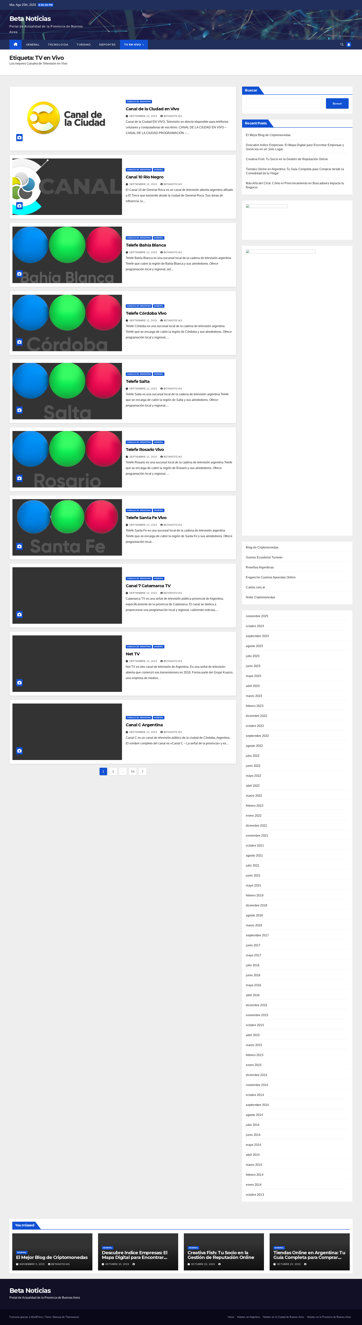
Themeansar (72, 1317)
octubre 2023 (255, 626)
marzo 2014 (254, 1164)
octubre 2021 (255, 845)
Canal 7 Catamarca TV (148, 585)
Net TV (133, 653)
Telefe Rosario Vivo (145, 449)
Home (231, 1317)
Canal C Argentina (144, 724)
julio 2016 (252, 965)
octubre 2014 (255, 1095)
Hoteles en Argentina (248, 1317)
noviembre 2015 (257, 1015)
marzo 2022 (254, 795)
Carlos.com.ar (255, 587)
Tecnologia (58, 44)
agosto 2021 (254, 855)
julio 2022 (252, 755)
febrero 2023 (254, 705)
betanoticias (173, 116)
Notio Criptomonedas (260, 597)
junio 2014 (253, 1134)
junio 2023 (253, 666)
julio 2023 (252, 656)
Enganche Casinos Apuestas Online (270, 577)
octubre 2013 (255, 1194)
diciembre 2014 (256, 1075)
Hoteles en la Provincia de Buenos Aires (329, 1317)
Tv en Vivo (133, 44)
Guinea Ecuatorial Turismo (264, 557)
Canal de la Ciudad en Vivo (152, 108)
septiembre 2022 (257, 735)
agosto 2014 (254, 1114)
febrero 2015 (254, 1055)
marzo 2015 (254, 1045)
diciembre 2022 (256, 715)
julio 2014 (252, 1124)
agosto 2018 (254, 915)
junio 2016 (253, 975)
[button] (342, 44)
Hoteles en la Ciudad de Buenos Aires (283, 1317)
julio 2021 (252, 865)
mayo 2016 (253, 985)
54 (132, 771)
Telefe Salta (138, 381)
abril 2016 (253, 995)
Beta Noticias (30, 19)
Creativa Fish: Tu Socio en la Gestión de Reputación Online (287, 159)
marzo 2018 (254, 925)
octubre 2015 (255, 1025)
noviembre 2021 (257, 835)
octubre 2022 (255, 725)
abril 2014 (253, 1154)
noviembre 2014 (257, 1085)
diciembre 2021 (256, 825)
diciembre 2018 (256, 905)
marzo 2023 (254, 696)
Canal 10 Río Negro (144, 177)
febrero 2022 (254, 805)
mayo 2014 (253, 1144)
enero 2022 (254, 815)
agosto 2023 (254, 646)
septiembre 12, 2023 (143, 116)
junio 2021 (253, 875)
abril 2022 (253, 785)
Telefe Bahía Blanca (146, 245)
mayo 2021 (253, 885)
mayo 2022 (253, 775)
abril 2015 (253, 1035)
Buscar (251, 90)
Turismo (84, 44)
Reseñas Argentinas (260, 567)
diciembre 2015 (256, 1005)
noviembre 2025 (257, 616)
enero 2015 (254, 1065)
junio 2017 (253, 945)
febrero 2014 (254, 1174)
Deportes (107, 44)
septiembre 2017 (257, 935)
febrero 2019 (254, 895)
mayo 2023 (253, 676)
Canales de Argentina (139, 102)
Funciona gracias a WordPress (26, 1317)
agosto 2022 (254, 745)
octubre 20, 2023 (117, 1264)
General (33, 44)
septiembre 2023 (257, 636)
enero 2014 (254, 1184)
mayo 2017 (253, 955)
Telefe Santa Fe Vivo (146, 517)
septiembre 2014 (257, 1104)
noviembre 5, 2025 (32, 1264)
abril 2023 (253, 686)
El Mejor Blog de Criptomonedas (268, 135)
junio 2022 (253, 765)
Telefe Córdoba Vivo (146, 313)
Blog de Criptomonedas (262, 547)
